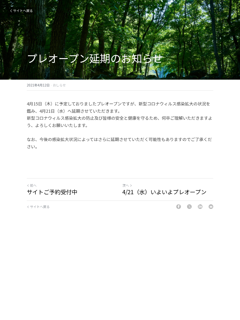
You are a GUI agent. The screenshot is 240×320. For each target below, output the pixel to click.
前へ (33, 185)
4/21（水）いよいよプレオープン (164, 191)
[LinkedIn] (200, 206)
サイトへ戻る (23, 10)
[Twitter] (189, 206)
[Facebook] (178, 206)
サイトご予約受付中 (52, 191)
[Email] (211, 206)
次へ (125, 185)
